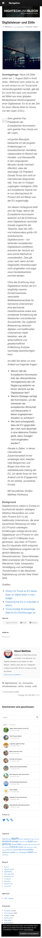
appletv (21, 839)
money (7, 847)
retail (35, 847)
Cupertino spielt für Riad (16, 744)
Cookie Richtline (28, 929)
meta (29, 844)
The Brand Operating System (18, 782)
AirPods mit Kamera (15, 759)
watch (30, 852)
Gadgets (6, 915)
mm (3, 847)
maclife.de (7, 879)
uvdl (34, 686)
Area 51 (6, 867)
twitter (30, 849)
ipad (30, 841)
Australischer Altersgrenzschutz (19, 805)
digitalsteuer (11, 682)
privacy (31, 847)
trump (28, 686)
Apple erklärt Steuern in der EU (19, 728)
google (15, 841)
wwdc (35, 852)
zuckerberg (5, 855)
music (20, 846)
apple (15, 838)
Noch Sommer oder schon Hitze (19, 774)
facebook (7, 841)
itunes (13, 844)
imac (24, 841)
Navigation (14, 2)
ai (7, 838)
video (17, 852)
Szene (35, 27)
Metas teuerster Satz (15, 751)
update (12, 852)
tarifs (21, 686)
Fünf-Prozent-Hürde (15, 736)
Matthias (8, 27)
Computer (28, 27)
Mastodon (7, 881)
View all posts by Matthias (13, 675)
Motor (6, 920)
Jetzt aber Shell (9, 874)
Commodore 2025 (11, 691)
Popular (12, 725)
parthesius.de (8, 884)
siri (8, 849)
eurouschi (28, 682)
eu (20, 682)
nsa (28, 847)
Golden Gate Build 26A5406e (18, 767)
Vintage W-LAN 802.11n (28, 695)
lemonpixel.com (9, 876)
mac (19, 844)
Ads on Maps (13, 790)
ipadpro (35, 841)
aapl (4, 838)
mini (38, 844)
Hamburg (7, 918)
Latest (5, 725)
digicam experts (9, 869)
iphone (6, 844)
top (20, 849)
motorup (13, 846)
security (4, 850)
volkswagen (23, 852)
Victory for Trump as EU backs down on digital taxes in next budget (21, 594)
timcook (15, 849)
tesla (11, 850)
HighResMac (8, 872)
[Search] (37, 717)
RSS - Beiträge (9, 898)
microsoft (33, 844)
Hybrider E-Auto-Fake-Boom (18, 797)
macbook (24, 845)
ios (26, 841)
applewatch (27, 839)
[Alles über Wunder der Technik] (21, 15)
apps (32, 839)
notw (25, 847)
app (9, 839)
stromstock (7, 886)
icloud (20, 841)
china (35, 839)
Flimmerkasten (8, 913)
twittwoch (6, 852)
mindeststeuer (9, 686)
